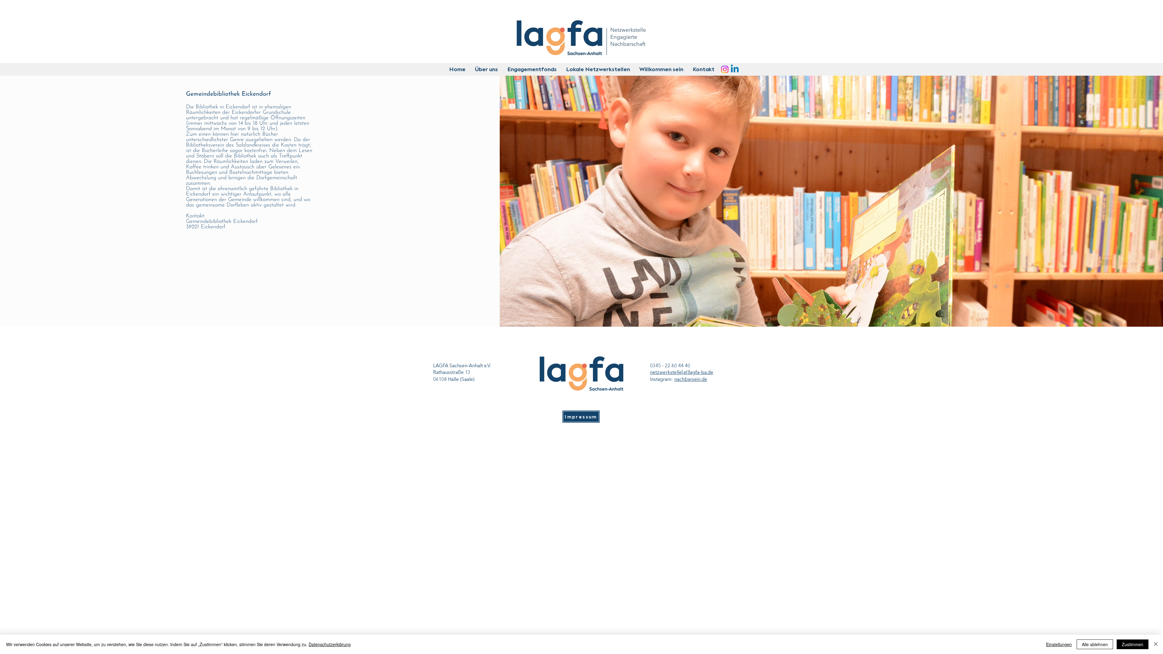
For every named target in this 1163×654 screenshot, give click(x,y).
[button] (486, 69)
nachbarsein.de (690, 379)
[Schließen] (1155, 644)
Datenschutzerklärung (330, 644)
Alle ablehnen (1095, 644)
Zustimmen (1132, 644)
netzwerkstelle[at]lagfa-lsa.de (681, 372)
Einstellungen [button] (1059, 644)
